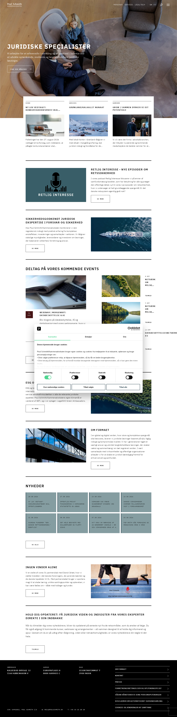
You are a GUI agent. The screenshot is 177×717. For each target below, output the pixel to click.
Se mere (100, 199)
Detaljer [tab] (88, 337)
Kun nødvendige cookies (53, 387)
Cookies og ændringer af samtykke (133, 707)
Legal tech (140, 5)
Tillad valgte (88, 387)
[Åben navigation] (168, 5)
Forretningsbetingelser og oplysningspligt (138, 688)
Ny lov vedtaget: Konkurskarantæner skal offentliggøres (42, 110)
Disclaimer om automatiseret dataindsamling (139, 701)
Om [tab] (124, 337)
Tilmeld (148, 295)
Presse (118, 682)
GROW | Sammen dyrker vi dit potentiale (131, 109)
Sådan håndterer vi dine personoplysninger (138, 695)
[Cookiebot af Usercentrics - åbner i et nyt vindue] (129, 328)
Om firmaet (120, 669)
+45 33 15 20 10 (77, 709)
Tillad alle (123, 387)
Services (129, 5)
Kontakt (119, 676)
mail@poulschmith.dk (54, 709)
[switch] (75, 377)
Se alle (35, 544)
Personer (118, 5)
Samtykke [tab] (52, 337)
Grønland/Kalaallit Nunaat (86, 108)
